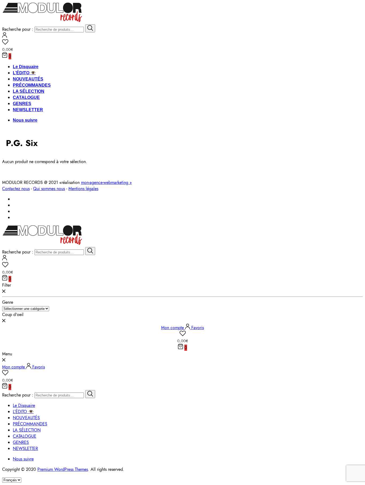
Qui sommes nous (49, 189)
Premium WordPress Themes (62, 469)
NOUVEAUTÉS (28, 79)
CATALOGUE (26, 97)
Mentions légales (83, 189)
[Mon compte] (4, 36)
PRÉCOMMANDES (32, 85)
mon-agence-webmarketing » (106, 182)
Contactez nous (16, 189)
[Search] (90, 28)
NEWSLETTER (28, 109)
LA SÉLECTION (28, 91)
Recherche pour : (17, 29)
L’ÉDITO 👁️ (24, 73)
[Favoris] (182, 42)
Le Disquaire (25, 66)
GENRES (22, 103)
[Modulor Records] (42, 21)
